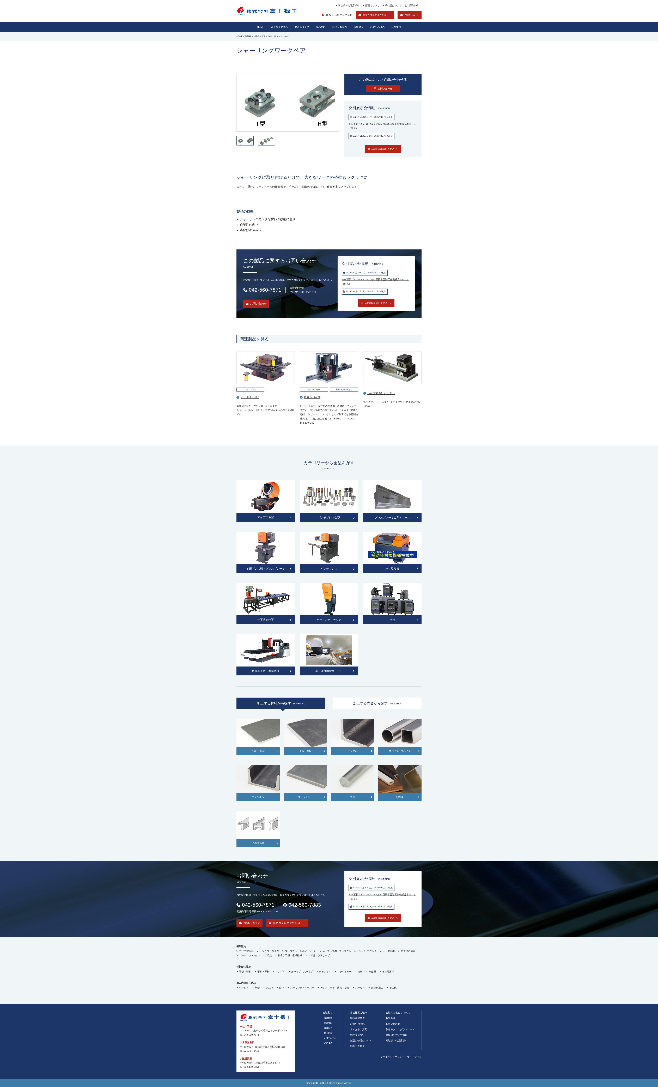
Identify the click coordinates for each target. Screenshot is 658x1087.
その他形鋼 (388, 971)
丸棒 (360, 971)
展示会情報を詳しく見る (381, 149)
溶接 (269, 955)
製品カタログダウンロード (377, 15)
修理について (372, 5)
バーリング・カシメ (250, 955)
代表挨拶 (328, 1033)
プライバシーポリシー (392, 1056)
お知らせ (390, 1018)
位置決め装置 (408, 951)
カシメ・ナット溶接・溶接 (334, 987)
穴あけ (269, 987)
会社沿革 (328, 1028)
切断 (257, 987)
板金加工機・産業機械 (290, 955)
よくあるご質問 (358, 1029)
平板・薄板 (245, 971)
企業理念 (328, 1023)
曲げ (281, 987)
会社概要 (328, 1018)
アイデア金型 (246, 951)
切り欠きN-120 (250, 397)
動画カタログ (302, 27)
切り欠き (244, 987)
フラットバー (344, 971)
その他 (393, 987)
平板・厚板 (263, 971)
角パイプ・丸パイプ (302, 971)
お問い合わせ (411, 15)
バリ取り (360, 987)
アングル (280, 971)
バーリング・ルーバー (302, 987)
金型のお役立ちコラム (398, 1012)
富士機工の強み (358, 1012)
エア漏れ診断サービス (320, 955)
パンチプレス (369, 951)
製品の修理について (361, 1040)
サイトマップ (414, 1056)
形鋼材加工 (377, 987)
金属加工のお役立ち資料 (339, 15)
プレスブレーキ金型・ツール (300, 951)
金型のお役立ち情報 (396, 1034)
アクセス (328, 1043)
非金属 (372, 971)
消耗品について (393, 5)
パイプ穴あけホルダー (381, 393)
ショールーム (330, 1038)
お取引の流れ (357, 1023)
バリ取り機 (389, 951)
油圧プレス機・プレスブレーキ (339, 951)
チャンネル (325, 971)
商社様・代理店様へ (349, 5)
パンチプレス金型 (269, 951)
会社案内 (396, 27)
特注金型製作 (357, 1018)
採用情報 (413, 5)
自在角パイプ (312, 397)
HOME (260, 27)
